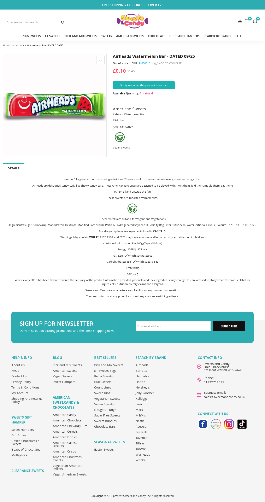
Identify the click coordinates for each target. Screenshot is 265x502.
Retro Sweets (103, 376)
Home (6, 45)
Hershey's (143, 387)
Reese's (141, 426)
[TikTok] (242, 423)
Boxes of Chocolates (25, 449)
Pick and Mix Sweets (67, 365)
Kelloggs (141, 398)
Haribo (140, 382)
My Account (19, 393)
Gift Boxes (18, 435)
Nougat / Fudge (105, 410)
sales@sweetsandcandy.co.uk (224, 397)
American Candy (64, 415)
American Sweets (65, 370)
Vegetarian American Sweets (67, 467)
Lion (139, 404)
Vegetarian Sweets (107, 398)
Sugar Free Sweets (107, 415)
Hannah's (142, 376)
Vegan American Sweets (70, 474)
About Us (18, 365)
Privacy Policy (21, 382)
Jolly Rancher (145, 393)
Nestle (140, 421)
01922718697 (214, 382)
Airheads (142, 365)
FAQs (15, 370)
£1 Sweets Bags (105, 370)
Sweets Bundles (105, 421)
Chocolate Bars (105, 426)
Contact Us (19, 376)
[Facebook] (203, 423)
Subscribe (229, 326)
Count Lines (102, 387)
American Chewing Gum (70, 426)
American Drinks (65, 437)
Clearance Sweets (27, 470)
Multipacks (19, 455)
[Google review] (216, 423)
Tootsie (141, 449)
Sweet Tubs (102, 393)
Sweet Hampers (22, 429)
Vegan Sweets (62, 376)
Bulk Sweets (102, 382)
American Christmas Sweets (67, 458)
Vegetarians (158, 219)
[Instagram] (229, 423)
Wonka (141, 460)
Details (13, 168)
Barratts (141, 370)
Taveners (142, 438)
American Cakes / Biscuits (65, 444)
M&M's (141, 415)
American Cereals (65, 431)
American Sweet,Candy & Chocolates (66, 402)
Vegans (140, 219)
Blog (57, 357)
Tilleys (140, 443)
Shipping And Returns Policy (26, 400)
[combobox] (34, 22)
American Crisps (64, 451)
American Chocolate (67, 420)
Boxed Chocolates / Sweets (25, 442)
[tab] (13, 168)
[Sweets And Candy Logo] (132, 21)
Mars (139, 410)
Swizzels (141, 432)
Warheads (143, 454)
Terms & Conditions (25, 387)
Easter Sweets (104, 449)
